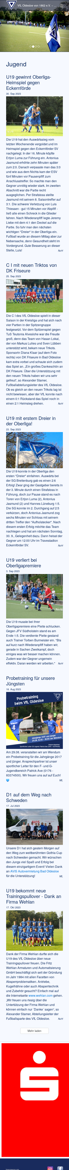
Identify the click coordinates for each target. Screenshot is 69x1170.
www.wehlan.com (41, 995)
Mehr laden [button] (34, 1031)
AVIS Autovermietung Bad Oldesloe (34, 871)
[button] (5, 26)
